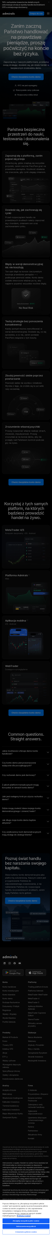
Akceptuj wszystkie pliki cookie (26, 1221)
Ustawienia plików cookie (26, 1232)
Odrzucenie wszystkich (26, 1226)
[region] (26, 1217)
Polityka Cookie (23, 1216)
